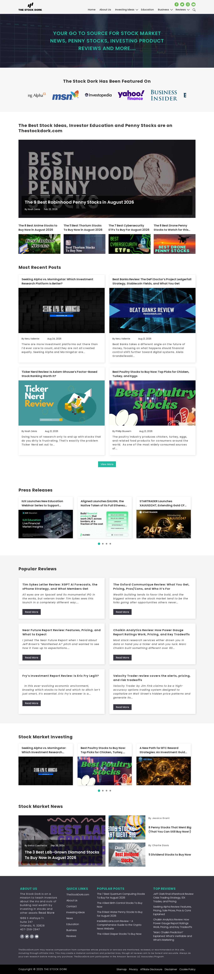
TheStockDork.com (77, 894)
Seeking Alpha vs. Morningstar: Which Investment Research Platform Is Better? (57, 281)
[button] (99, 543)
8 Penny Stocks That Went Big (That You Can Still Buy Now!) (170, 829)
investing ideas (124, 9)
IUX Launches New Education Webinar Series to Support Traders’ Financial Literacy (42, 503)
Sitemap (122, 969)
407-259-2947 (30, 929)
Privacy (133, 969)
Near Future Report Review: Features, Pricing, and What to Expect (61, 632)
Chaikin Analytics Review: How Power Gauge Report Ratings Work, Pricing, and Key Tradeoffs (151, 632)
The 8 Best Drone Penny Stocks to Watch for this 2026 (171, 227)
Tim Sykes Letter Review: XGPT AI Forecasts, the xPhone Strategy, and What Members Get (59, 586)
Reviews (71, 936)
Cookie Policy (187, 969)
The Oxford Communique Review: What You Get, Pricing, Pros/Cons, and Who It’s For (151, 586)
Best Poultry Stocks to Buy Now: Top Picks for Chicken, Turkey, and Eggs (150, 374)
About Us (105, 9)
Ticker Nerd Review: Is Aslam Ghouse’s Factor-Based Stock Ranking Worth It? (59, 374)
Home (91, 9)
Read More (31, 612)
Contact (71, 906)
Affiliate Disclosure (151, 969)
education (147, 9)
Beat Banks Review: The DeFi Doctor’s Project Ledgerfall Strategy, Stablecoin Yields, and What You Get (151, 281)
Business (71, 930)
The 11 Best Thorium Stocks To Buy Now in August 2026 (83, 227)
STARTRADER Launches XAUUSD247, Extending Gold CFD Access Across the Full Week (163, 503)
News (69, 918)
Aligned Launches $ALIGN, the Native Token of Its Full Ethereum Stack (104, 503)
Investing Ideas (75, 912)
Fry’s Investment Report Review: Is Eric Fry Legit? (60, 676)
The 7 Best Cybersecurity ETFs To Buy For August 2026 (129, 227)
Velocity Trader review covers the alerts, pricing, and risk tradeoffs (152, 678)
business (163, 9)
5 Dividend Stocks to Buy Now (170, 854)
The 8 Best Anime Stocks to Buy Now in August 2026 (37, 227)
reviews (181, 9)
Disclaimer (171, 969)
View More (107, 464)
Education (72, 924)
